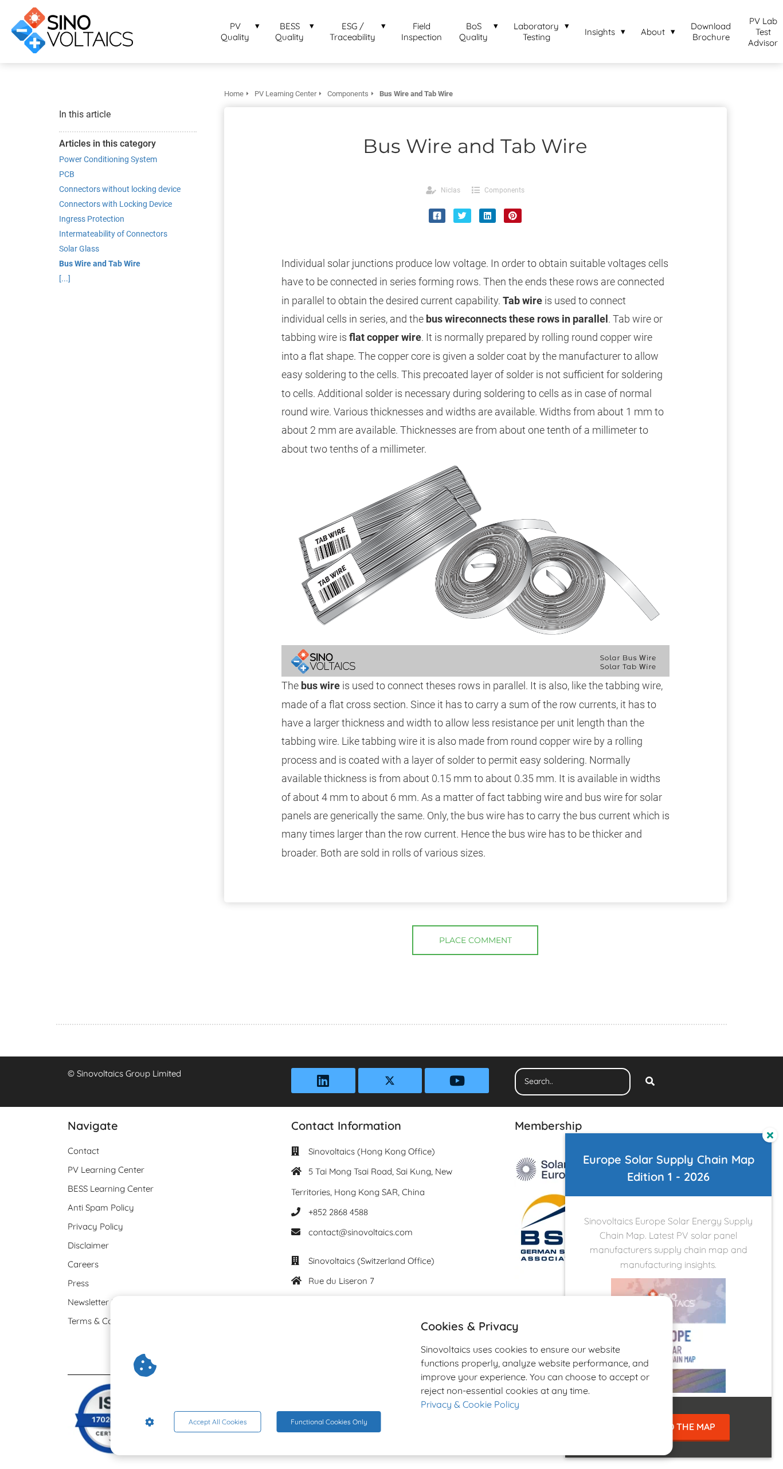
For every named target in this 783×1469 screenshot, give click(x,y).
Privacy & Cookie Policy (470, 1404)
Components (504, 190)
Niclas (450, 190)
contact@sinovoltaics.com (360, 1232)
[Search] (650, 1081)
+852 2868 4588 (338, 1212)
